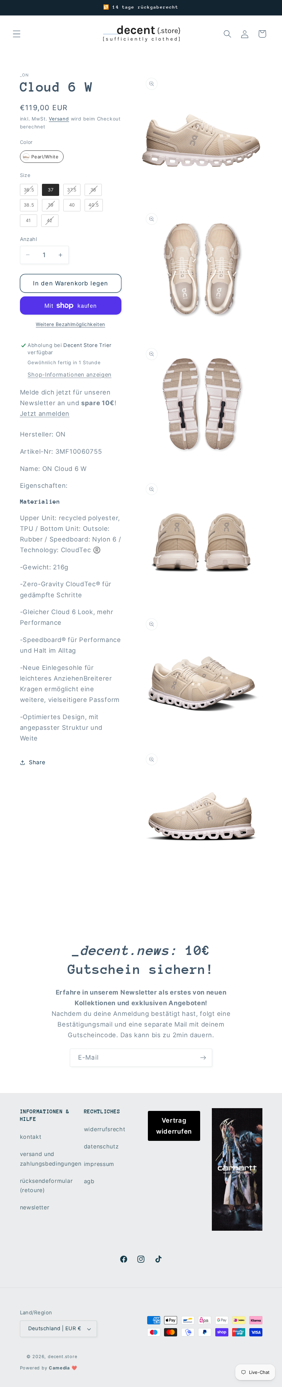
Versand (59, 119)
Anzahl (28, 239)
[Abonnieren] (203, 1058)
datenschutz (101, 1146)
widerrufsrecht (105, 1129)
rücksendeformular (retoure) (46, 1185)
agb (89, 1181)
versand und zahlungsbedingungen (51, 1158)
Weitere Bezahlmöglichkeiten (70, 324)
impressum (99, 1163)
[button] (16, 34)
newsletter (35, 1207)
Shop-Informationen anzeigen (69, 374)
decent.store (62, 1356)
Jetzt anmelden (45, 413)
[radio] (42, 156)
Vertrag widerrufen (174, 1125)
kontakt (31, 1136)
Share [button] (37, 762)
